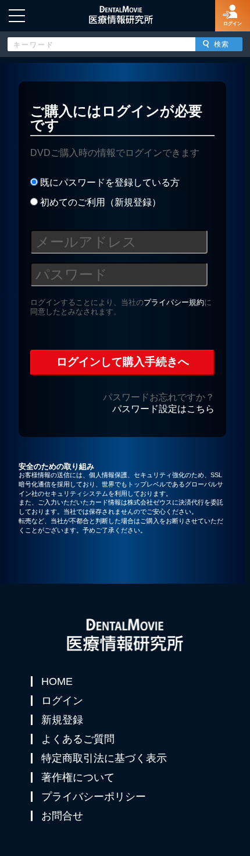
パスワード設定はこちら (163, 409)
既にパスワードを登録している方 (109, 182)
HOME (57, 681)
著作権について (78, 777)
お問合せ (62, 816)
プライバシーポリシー (93, 796)
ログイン (62, 700)
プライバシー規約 (174, 302)
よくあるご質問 (78, 739)
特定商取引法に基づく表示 (104, 758)
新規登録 (62, 720)
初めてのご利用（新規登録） (99, 202)
